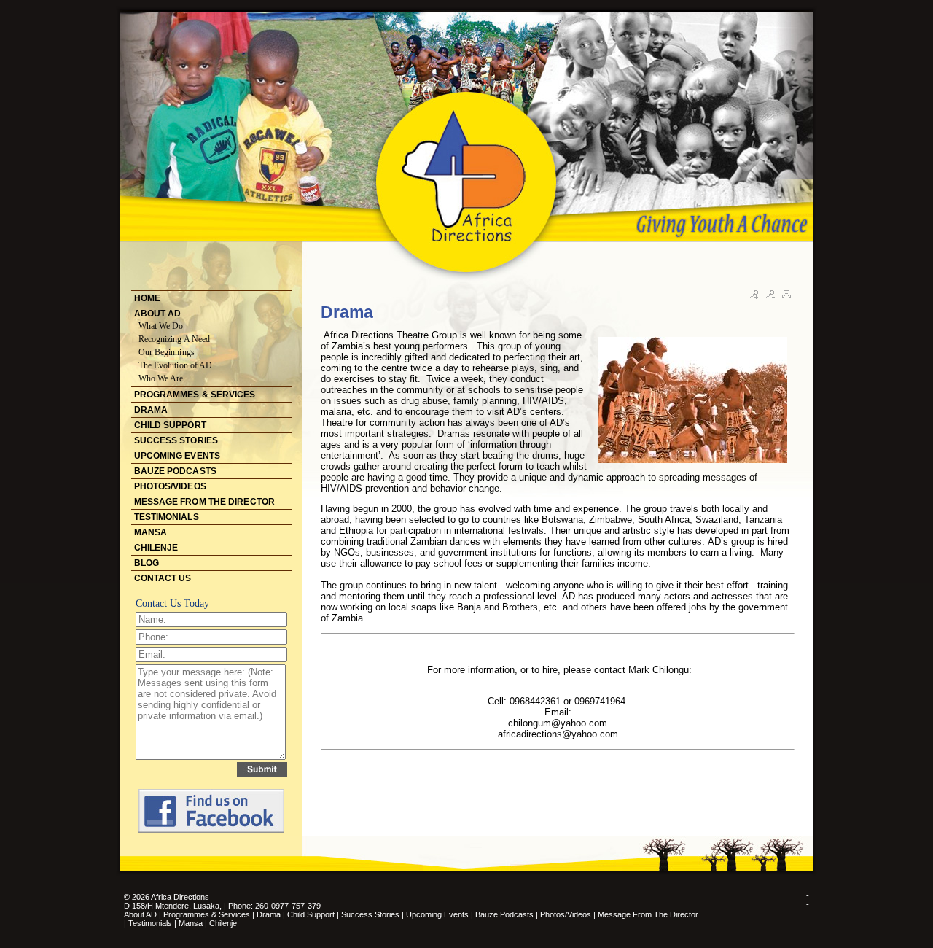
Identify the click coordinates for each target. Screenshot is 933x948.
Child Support (311, 914)
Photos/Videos (565, 914)
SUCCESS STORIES (176, 440)
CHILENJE (156, 548)
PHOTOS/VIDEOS (170, 486)
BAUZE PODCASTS (175, 471)
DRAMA (151, 410)
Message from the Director (648, 914)
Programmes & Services (206, 914)
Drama (269, 914)
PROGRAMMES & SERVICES (195, 394)
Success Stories (370, 914)
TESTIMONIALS (166, 517)
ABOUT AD (157, 313)
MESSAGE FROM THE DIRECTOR (205, 502)
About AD (140, 914)
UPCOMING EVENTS (177, 456)
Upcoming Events (437, 914)
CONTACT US (163, 578)
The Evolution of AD (175, 365)
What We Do (161, 326)
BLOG (146, 563)
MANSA (151, 532)
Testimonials (151, 923)
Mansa (192, 923)
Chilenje (223, 923)
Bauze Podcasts (504, 914)
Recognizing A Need (174, 339)
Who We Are (161, 378)
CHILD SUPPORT (170, 425)
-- (807, 900)
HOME (147, 298)
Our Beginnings (166, 352)
